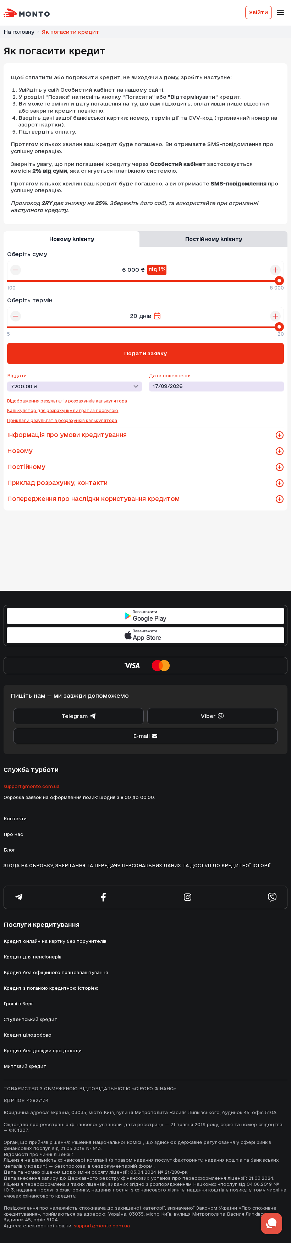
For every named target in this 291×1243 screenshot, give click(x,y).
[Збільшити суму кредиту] (275, 270)
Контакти (15, 818)
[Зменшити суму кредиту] (15, 270)
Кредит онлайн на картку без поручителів (55, 941)
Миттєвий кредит (25, 1066)
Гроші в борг (18, 1003)
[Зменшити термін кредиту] (15, 316)
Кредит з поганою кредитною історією (51, 987)
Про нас (13, 834)
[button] (279, 435)
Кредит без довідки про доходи (43, 1050)
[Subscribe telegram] (19, 897)
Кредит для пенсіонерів (32, 956)
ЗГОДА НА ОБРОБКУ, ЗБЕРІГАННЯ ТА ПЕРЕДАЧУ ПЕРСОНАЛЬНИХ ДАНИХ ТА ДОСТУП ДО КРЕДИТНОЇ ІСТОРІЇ (137, 865)
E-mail (141, 736)
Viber (208, 716)
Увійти (258, 12)
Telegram (74, 716)
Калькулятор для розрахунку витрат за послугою (62, 410)
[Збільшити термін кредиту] (275, 316)
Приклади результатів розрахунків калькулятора (62, 420)
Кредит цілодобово (27, 1034)
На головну (19, 32)
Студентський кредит (30, 1019)
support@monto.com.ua (32, 786)
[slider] (279, 280)
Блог (9, 849)
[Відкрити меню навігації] (280, 12)
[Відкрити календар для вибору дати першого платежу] (157, 316)
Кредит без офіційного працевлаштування (56, 972)
